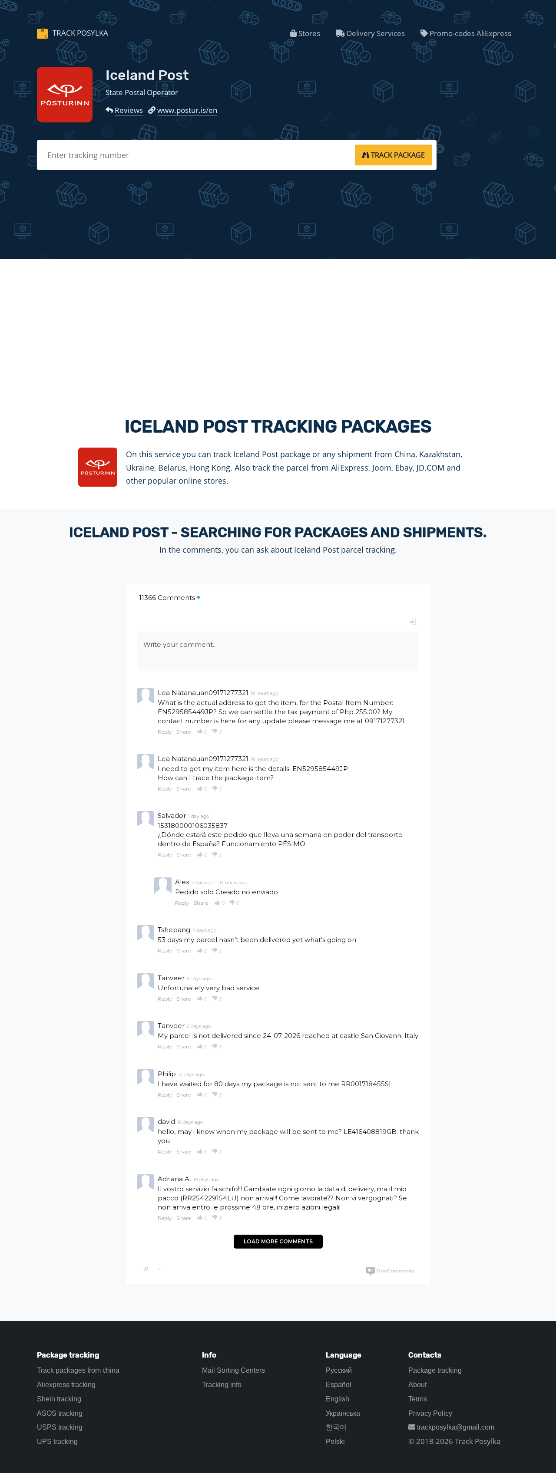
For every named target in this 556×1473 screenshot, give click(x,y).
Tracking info (222, 1384)
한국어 (336, 1427)
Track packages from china (78, 1370)
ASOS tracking (60, 1413)
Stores (308, 33)
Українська (343, 1413)
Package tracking (435, 1370)
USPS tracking (60, 1427)
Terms (417, 1399)
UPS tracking (57, 1441)
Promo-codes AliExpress (469, 33)
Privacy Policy (430, 1413)
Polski (335, 1441)
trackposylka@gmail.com (454, 1427)
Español (338, 1384)
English (337, 1399)
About (417, 1384)
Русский (339, 1370)
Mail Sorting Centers (233, 1370)
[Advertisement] (278, 330)
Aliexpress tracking (66, 1384)
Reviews (129, 110)
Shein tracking (59, 1399)
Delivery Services (375, 33)
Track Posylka (79, 33)
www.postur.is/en (187, 110)
